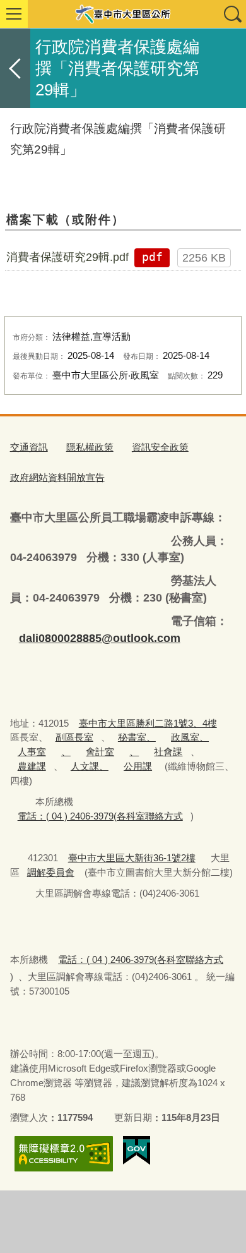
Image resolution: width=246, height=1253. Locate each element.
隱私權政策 (90, 447)
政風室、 (190, 737)
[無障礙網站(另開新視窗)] (64, 1153)
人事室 (32, 751)
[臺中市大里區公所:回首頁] (123, 14)
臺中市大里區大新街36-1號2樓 (132, 857)
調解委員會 (50, 872)
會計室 (100, 751)
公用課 (138, 766)
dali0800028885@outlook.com (99, 638)
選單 (14, 14)
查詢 (232, 14)
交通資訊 (29, 447)
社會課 (168, 751)
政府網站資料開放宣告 (57, 477)
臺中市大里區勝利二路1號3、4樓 (148, 723)
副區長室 (74, 737)
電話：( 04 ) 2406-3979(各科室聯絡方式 (100, 816)
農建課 (32, 766)
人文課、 (89, 766)
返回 (15, 68)
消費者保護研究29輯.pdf (67, 257)
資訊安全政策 (160, 447)
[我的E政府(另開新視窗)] (136, 1150)
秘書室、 (137, 737)
